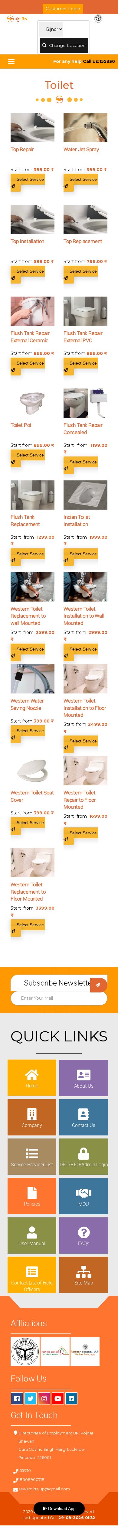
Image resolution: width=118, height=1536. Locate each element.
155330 (24, 1470)
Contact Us (83, 1125)
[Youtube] (58, 1398)
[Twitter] (31, 1398)
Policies (32, 1203)
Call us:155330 (99, 61)
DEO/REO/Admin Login (84, 1164)
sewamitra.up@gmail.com (44, 1489)
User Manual (31, 1243)
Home (32, 1085)
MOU (83, 1204)
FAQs (83, 1243)
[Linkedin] (71, 1398)
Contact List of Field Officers (32, 1286)
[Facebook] (17, 1398)
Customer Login (63, 8)
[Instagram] (44, 1398)
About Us (83, 1086)
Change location (66, 45)
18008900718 (31, 1479)
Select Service (31, 179)
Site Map (83, 1282)
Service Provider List (32, 1164)
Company (32, 1125)
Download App (61, 1508)
